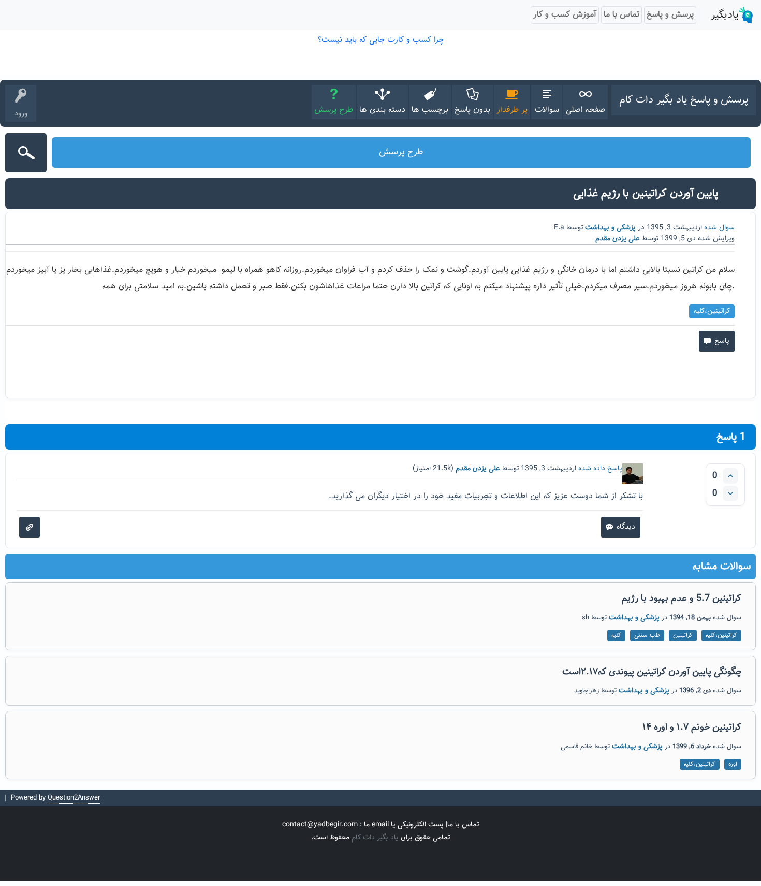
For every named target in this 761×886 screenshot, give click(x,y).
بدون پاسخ (472, 110)
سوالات (547, 110)
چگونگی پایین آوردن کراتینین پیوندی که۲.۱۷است (651, 672)
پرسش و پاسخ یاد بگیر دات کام (683, 100)
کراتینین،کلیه (712, 311)
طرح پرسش (333, 110)
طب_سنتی (647, 635)
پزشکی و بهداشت (610, 228)
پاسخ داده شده (600, 468)
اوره (732, 764)
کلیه (616, 635)
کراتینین (683, 635)
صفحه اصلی (585, 110)
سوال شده (719, 228)
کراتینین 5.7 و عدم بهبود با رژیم (681, 598)
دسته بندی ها (382, 110)
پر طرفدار (512, 110)
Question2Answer (74, 798)
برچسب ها (430, 110)
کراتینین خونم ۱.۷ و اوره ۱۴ (691, 727)
